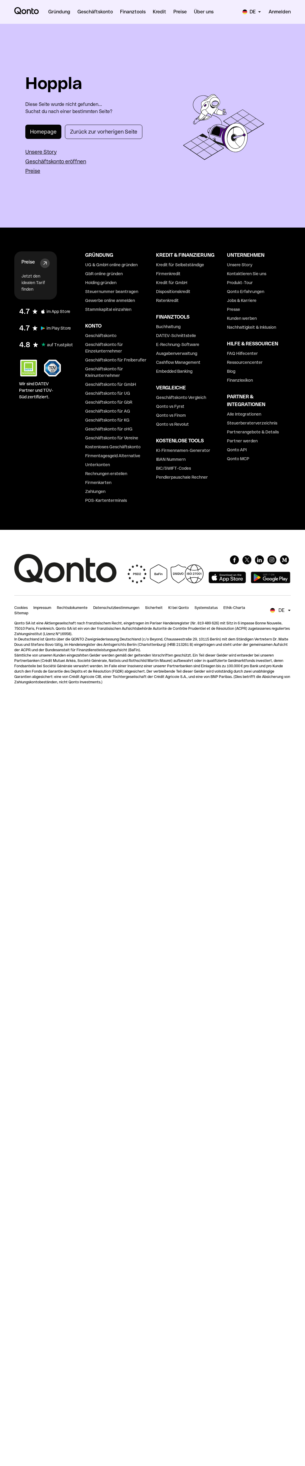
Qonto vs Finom (171, 415)
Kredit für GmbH (171, 282)
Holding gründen (100, 282)
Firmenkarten (98, 482)
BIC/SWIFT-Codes (173, 468)
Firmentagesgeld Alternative (112, 455)
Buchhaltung (168, 326)
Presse (233, 309)
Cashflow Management (178, 362)
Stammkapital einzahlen (108, 309)
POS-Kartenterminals (106, 500)
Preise (32, 171)
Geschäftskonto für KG (107, 420)
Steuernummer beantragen (111, 291)
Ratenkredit (167, 300)
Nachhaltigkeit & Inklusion (251, 327)
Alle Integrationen (244, 414)
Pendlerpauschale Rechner (182, 477)
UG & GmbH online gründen (111, 264)
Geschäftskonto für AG (107, 411)
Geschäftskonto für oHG (109, 429)
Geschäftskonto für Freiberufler (116, 360)
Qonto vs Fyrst (170, 406)
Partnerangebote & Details (253, 432)
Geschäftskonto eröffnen (55, 161)
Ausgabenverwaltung (176, 353)
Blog (231, 371)
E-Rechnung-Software (177, 344)
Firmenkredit (168, 273)
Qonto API (237, 449)
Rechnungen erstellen (106, 473)
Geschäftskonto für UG (107, 393)
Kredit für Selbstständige (180, 264)
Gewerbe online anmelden (110, 300)
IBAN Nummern (171, 459)
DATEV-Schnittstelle (176, 335)
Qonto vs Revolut (172, 424)
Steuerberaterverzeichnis (252, 423)
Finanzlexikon (240, 380)
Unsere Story (41, 152)
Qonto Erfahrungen (245, 291)
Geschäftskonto (100, 335)
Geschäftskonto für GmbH (110, 384)
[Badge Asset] (234, 559)
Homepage (43, 132)
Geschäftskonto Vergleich (181, 397)
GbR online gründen (104, 273)
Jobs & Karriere (241, 300)
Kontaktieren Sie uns (246, 273)
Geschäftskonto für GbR (108, 402)
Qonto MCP (238, 458)
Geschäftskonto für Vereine (111, 438)
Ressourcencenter (245, 362)
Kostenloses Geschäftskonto (113, 446)
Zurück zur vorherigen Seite (103, 132)
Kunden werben (242, 318)
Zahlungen (95, 491)
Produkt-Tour (240, 282)
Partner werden (242, 440)
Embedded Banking (174, 371)
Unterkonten (97, 464)
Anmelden (280, 12)
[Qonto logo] (26, 10)
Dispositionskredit (173, 291)
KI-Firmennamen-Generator (183, 450)
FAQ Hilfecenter (242, 353)
